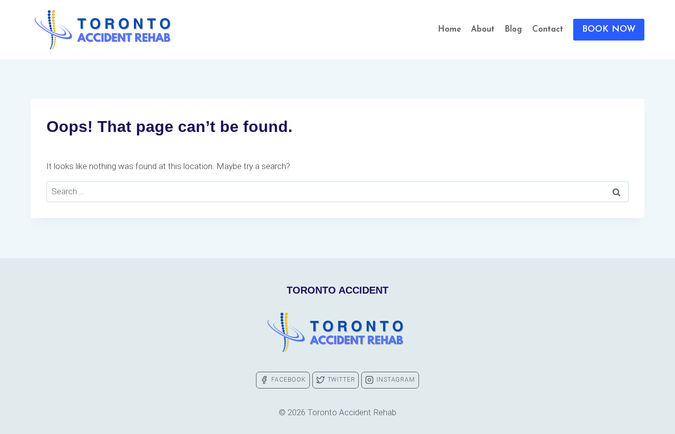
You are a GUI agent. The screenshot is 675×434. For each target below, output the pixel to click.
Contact (547, 29)
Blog (513, 29)
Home (449, 29)
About (483, 29)
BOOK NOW (608, 29)
